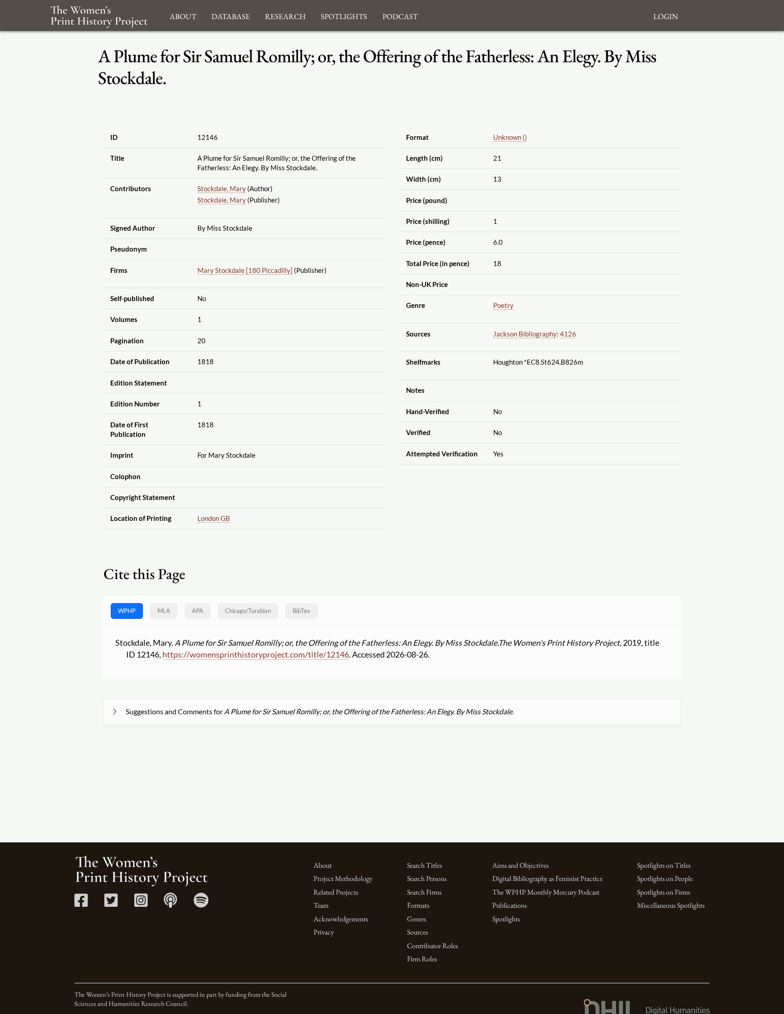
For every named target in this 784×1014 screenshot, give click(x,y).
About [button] (183, 15)
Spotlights (506, 919)
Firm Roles (422, 959)
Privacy (324, 932)
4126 (568, 334)
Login (665, 15)
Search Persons (426, 878)
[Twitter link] (111, 903)
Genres (416, 919)
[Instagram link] (140, 903)
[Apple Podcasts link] (170, 903)
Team (321, 905)
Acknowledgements (341, 919)
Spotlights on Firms (663, 892)
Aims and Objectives (520, 865)
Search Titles (424, 865)
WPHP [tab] (127, 610)
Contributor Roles (432, 945)
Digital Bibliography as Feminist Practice (547, 878)
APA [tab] (197, 610)
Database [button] (230, 15)
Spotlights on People (665, 878)
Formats (418, 905)
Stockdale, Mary (221, 188)
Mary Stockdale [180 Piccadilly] (245, 270)
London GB (213, 518)
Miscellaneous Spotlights (671, 905)
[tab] (248, 611)
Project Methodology (343, 878)
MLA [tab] (163, 610)
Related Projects (336, 892)
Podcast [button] (400, 15)
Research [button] (285, 15)
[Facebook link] (81, 903)
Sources (417, 932)
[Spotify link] (201, 903)
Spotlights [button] (344, 15)
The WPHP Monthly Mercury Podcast (545, 892)
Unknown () (510, 137)
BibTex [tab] (301, 610)
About (323, 865)
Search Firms (424, 892)
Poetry (503, 305)
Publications (509, 905)
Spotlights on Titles (664, 865)
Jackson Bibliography (525, 334)
